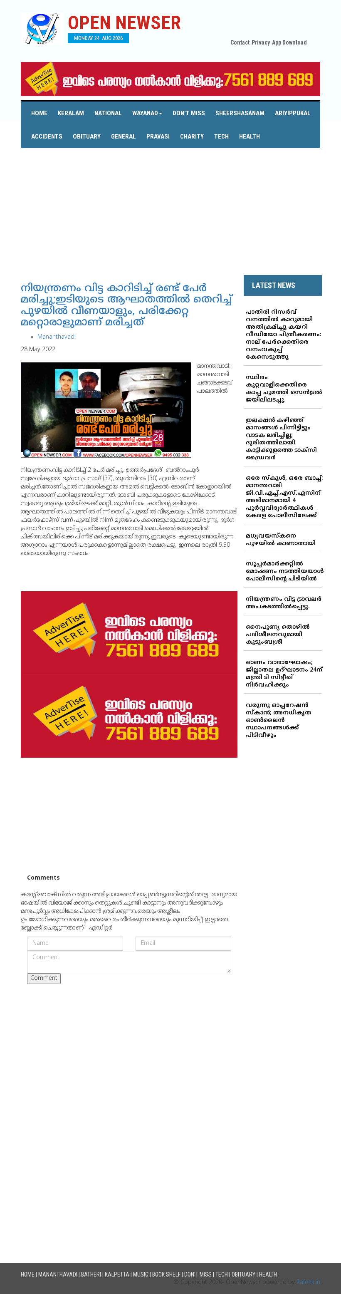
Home (39, 113)
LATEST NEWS (273, 285)
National (108, 113)
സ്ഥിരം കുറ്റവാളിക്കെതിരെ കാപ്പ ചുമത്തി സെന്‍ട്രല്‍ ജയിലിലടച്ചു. (284, 389)
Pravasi (158, 136)
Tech (221, 136)
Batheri (91, 1274)
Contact (240, 42)
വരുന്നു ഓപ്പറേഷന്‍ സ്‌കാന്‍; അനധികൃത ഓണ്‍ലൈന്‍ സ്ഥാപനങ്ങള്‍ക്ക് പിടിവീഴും (278, 720)
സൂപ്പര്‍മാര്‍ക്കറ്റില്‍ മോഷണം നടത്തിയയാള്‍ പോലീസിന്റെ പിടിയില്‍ (285, 571)
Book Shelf (166, 1274)
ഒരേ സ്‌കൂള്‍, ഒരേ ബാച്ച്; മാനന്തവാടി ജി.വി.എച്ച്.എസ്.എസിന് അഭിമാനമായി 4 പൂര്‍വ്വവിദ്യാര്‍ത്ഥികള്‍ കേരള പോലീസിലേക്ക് (284, 497)
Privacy (261, 42)
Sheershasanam (239, 113)
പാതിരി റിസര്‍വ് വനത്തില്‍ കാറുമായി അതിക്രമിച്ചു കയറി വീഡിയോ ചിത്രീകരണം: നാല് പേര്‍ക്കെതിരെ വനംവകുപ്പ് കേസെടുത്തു (283, 335)
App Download (289, 42)
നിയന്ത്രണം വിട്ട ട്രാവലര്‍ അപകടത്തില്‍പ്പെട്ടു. (283, 603)
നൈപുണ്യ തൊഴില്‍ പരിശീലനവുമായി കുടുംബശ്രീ (278, 635)
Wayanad (145, 113)
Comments (43, 878)
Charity (192, 136)
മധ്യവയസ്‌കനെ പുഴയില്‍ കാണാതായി (281, 540)
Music (140, 1274)
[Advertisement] (170, 206)
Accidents (46, 136)
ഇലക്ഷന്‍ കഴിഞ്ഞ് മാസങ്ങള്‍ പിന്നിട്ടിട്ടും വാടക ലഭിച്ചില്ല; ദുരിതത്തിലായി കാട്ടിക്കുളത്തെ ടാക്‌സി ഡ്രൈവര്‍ (281, 439)
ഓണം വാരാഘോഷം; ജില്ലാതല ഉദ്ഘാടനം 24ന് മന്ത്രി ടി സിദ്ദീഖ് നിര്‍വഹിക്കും (284, 674)
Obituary (87, 136)
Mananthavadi (56, 337)
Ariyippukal (293, 113)
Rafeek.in (308, 1282)
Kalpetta (117, 1274)
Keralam (71, 113)
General (123, 136)
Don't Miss (189, 113)
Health (249, 136)
